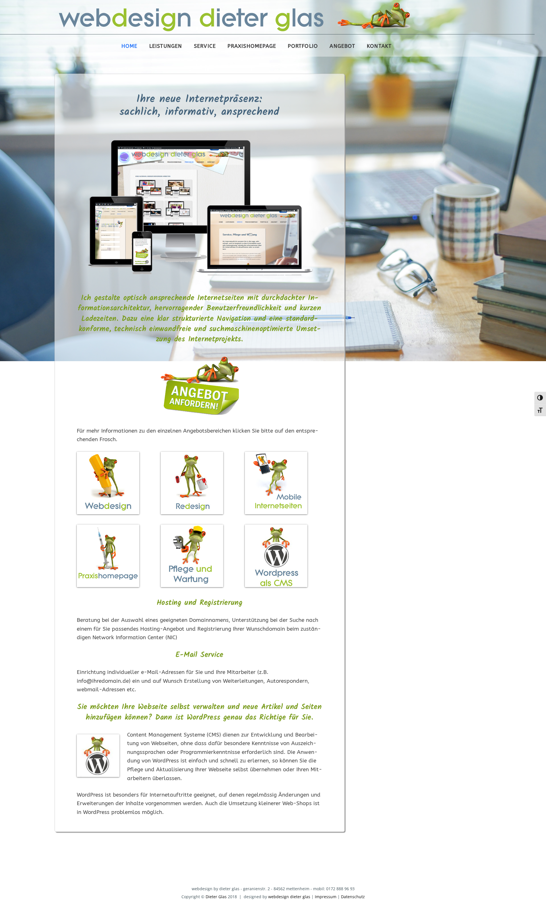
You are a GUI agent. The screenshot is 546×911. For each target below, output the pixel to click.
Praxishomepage (252, 46)
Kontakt (379, 46)
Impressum (325, 896)
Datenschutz (353, 896)
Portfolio (303, 46)
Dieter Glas (216, 896)
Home (129, 46)
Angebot (342, 46)
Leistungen (165, 46)
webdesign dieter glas (289, 896)
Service (205, 46)
